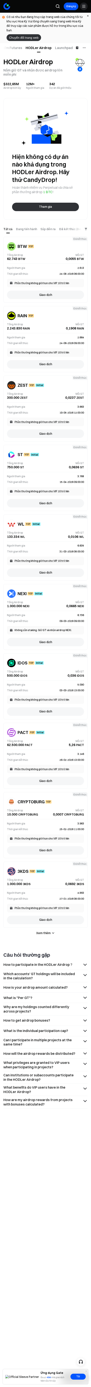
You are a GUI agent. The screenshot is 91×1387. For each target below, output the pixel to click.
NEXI (22, 593)
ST (20, 454)
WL (21, 524)
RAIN (22, 315)
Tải (78, 1376)
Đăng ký (71, 6)
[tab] (38, 47)
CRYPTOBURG (31, 801)
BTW (22, 246)
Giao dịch (45, 295)
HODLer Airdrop (39, 48)
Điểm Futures (11, 48)
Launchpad (64, 48)
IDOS (23, 662)
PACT (23, 732)
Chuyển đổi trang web (24, 37)
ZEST (23, 385)
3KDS (23, 871)
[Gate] (6, 6)
